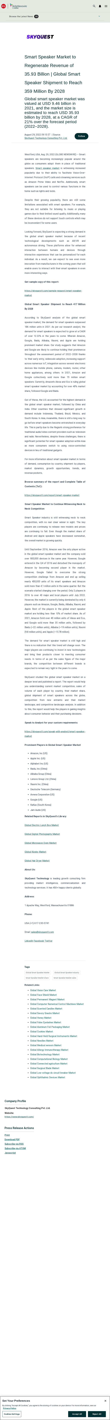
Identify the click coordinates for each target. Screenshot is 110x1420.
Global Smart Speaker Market (37, 972)
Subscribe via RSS (14, 1144)
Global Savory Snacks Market (45, 1013)
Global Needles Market (41, 1040)
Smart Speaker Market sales (65, 978)
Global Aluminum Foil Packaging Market (50, 1027)
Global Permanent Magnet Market (47, 999)
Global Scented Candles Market (46, 1008)
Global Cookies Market (41, 1031)
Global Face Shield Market (43, 995)
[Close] (105, 1401)
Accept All (77, 1414)
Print (7, 1135)
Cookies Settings (12, 1414)
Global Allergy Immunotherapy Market (49, 1050)
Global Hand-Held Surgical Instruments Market (53, 1036)
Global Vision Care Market (43, 990)
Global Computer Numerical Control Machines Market (57, 1004)
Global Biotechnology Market (45, 1054)
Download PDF (12, 1139)
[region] (55, 1408)
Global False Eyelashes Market (45, 1022)
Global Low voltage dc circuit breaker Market (53, 1072)
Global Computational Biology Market (49, 1059)
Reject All (97, 1414)
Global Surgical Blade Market (44, 1068)
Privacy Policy (9, 1408)
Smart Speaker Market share (37, 978)
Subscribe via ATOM (15, 1148)
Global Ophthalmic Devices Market (47, 1077)
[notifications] (100, 6)
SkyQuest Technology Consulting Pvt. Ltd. (45, 138)
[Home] (14, 6)
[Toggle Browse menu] (99, 16)
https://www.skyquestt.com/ (19, 1116)
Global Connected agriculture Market (48, 1063)
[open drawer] (106, 6)
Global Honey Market (40, 1017)
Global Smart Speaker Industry (66, 972)
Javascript (10, 1152)
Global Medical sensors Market (45, 1045)
